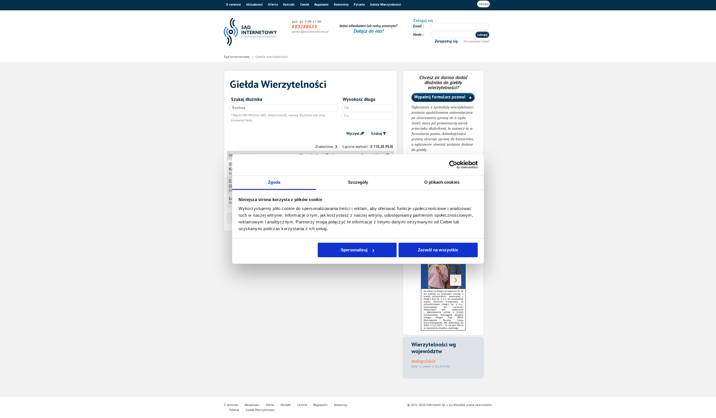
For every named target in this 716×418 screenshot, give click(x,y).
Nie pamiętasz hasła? (476, 41)
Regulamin (321, 4)
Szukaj (376, 133)
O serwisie (233, 4)
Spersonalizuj (354, 249)
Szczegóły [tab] (358, 182)
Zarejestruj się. (447, 41)
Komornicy (341, 4)
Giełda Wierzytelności (385, 4)
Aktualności (254, 4)
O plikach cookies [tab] (442, 182)
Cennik (304, 4)
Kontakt (289, 4)
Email (418, 26)
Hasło (417, 34)
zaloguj (483, 4)
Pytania (359, 4)
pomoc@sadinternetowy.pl (310, 31)
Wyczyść (352, 133)
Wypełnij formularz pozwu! (439, 97)
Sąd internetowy (237, 57)
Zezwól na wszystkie (438, 249)
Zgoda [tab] (274, 182)
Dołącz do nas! (368, 31)
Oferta (273, 4)
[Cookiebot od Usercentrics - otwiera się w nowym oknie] (453, 164)
